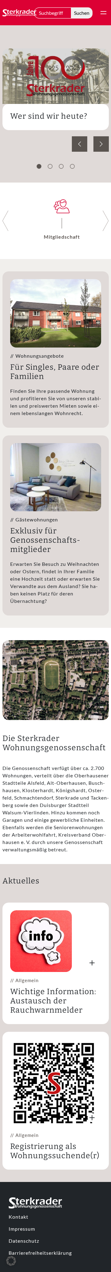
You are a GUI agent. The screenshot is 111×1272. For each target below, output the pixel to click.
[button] (11, 1261)
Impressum (22, 1229)
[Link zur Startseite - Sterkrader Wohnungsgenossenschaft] (19, 13)
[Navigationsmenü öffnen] (103, 12)
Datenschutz (24, 1241)
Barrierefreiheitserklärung (40, 1253)
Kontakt (18, 1217)
